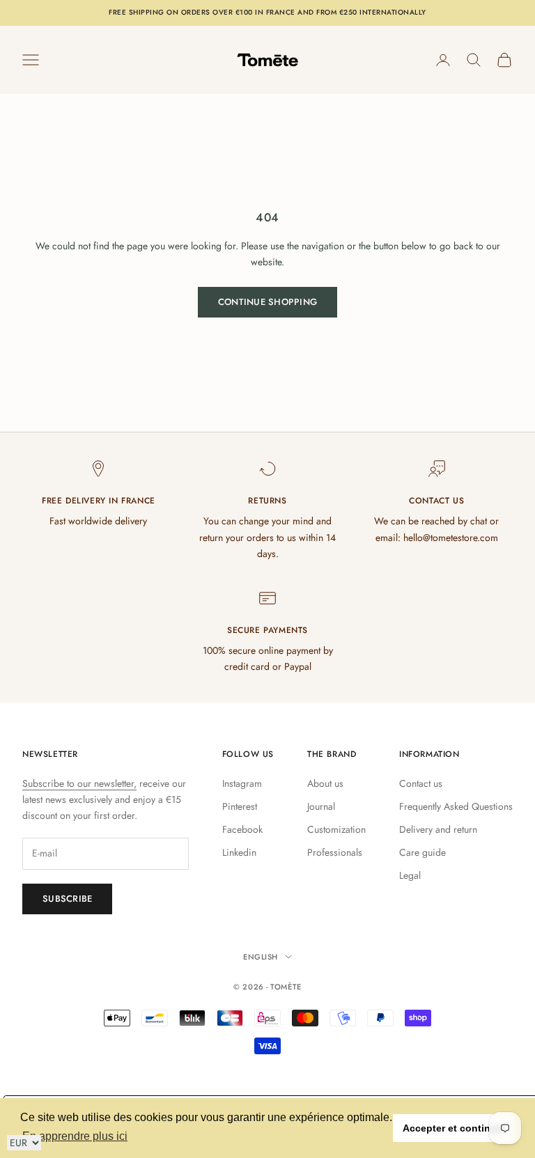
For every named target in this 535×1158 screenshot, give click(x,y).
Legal (410, 875)
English (260, 956)
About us (325, 783)
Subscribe (67, 898)
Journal (321, 806)
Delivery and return (438, 829)
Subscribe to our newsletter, (79, 783)
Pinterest (239, 806)
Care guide (422, 852)
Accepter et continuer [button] (454, 1128)
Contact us (420, 783)
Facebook (242, 829)
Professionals (334, 852)
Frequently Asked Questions (456, 806)
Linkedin (239, 852)
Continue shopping (267, 301)
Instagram (242, 783)
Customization (336, 829)
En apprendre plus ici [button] (74, 1136)
